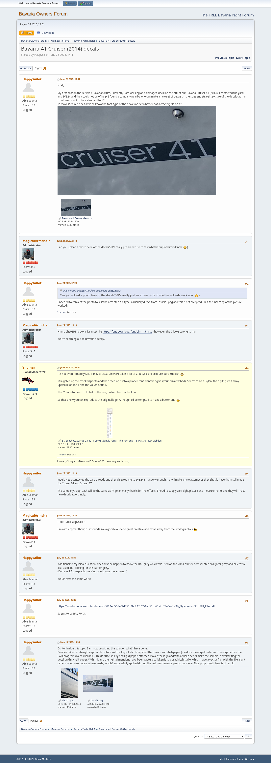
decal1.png (68, 700)
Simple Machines (43, 759)
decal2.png (96, 700)
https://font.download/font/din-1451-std (127, 331)
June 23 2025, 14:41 (70, 78)
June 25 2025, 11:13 (67, 473)
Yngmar (28, 367)
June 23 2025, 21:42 (67, 240)
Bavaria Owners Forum (43, 13)
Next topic (243, 58)
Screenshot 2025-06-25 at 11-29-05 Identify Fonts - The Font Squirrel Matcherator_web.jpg (111, 440)
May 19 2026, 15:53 (70, 642)
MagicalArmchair (36, 241)
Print (247, 68)
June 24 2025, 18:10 (67, 325)
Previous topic (224, 58)
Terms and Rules (234, 758)
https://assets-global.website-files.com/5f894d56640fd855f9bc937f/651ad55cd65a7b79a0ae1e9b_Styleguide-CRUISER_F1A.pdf (136, 606)
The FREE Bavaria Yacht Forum (227, 14)
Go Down (25, 68)
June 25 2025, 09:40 (70, 367)
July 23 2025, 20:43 (66, 599)
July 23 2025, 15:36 (66, 557)
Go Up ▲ (250, 758)
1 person (61, 312)
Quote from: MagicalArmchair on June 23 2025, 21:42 (92, 290)
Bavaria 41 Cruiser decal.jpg (77, 218)
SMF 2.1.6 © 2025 (25, 759)
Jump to (199, 736)
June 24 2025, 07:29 (67, 282)
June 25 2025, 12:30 (67, 515)
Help (221, 758)
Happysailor (31, 79)
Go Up (23, 720)
